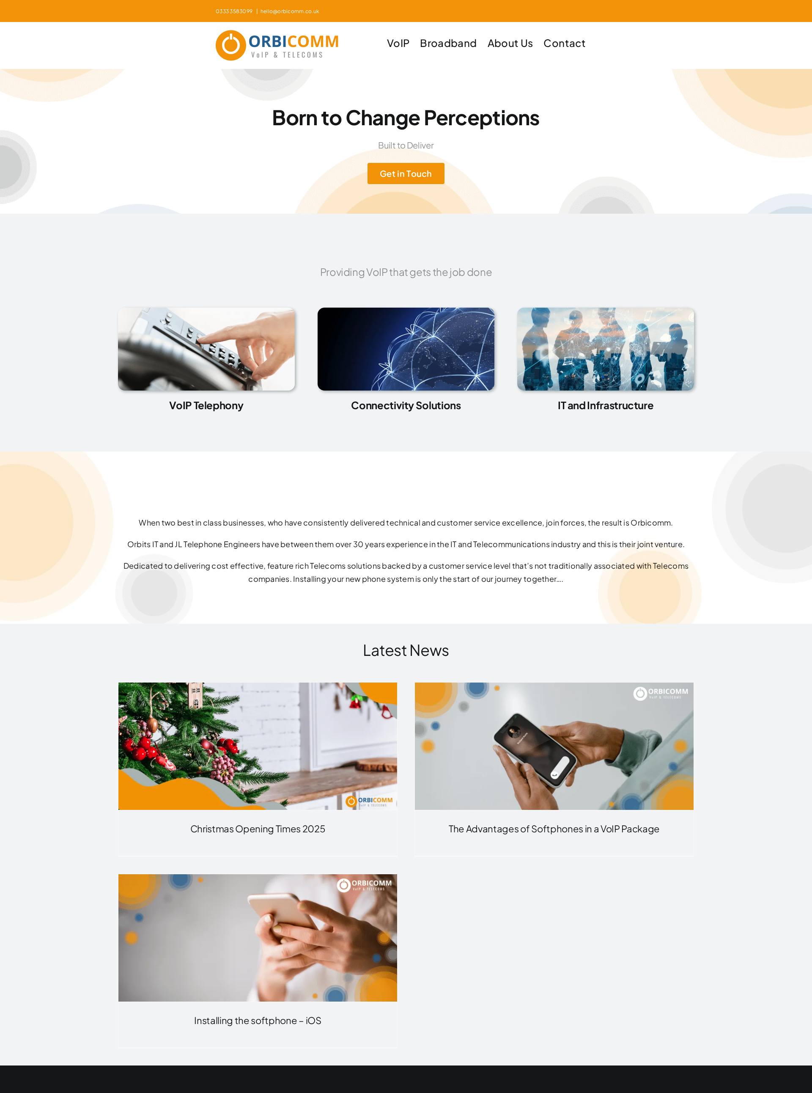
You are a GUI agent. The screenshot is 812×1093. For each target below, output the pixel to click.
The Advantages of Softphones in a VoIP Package (554, 828)
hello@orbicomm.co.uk (290, 11)
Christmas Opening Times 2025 (258, 828)
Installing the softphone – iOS (257, 1020)
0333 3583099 (235, 11)
